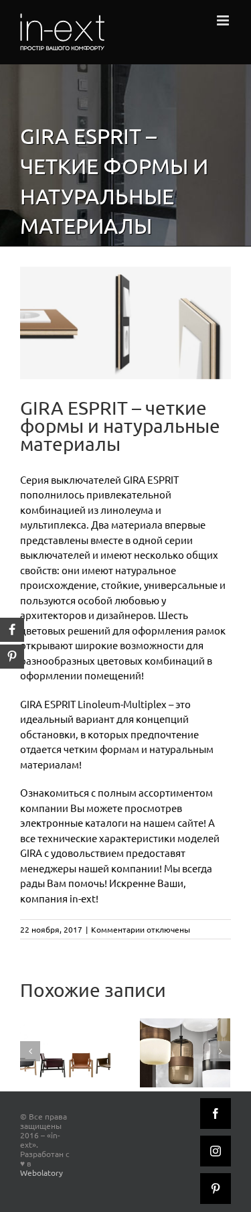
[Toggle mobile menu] (224, 20)
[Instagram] (215, 1151)
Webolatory (41, 1172)
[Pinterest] (215, 1188)
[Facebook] (215, 1113)
